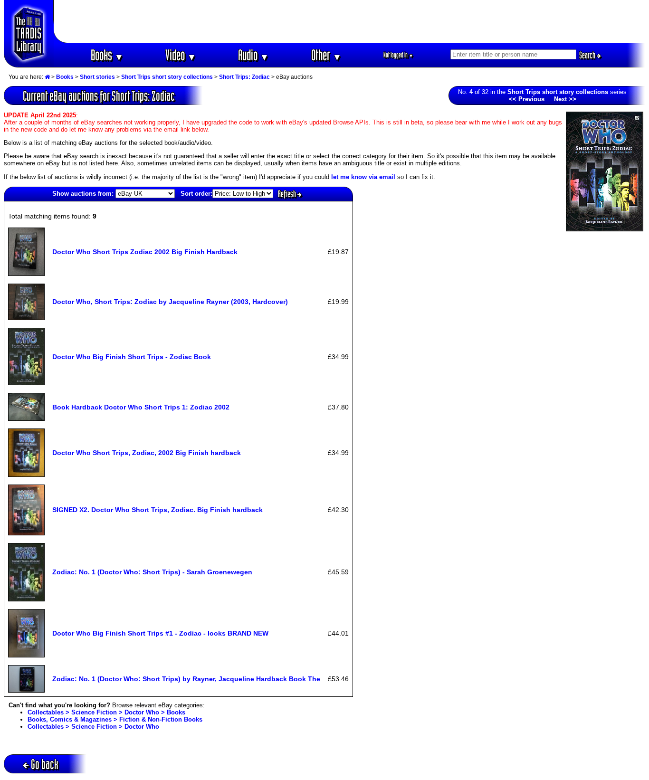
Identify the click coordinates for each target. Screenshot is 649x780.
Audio (253, 55)
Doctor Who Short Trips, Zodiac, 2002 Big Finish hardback (146, 453)
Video (180, 55)
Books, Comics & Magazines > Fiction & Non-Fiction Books (115, 719)
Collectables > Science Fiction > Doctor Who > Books (106, 712)
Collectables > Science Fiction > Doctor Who (93, 726)
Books (107, 55)
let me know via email (363, 177)
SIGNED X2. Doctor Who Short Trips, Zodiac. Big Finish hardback (157, 510)
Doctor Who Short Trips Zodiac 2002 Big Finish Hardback (145, 252)
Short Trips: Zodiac (244, 77)
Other (326, 55)
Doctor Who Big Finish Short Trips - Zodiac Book (131, 357)
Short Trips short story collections (167, 77)
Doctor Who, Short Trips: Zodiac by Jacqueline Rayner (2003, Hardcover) (170, 301)
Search (588, 55)
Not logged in (398, 55)
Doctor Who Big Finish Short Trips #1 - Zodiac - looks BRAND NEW (160, 633)
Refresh (287, 194)
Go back (44, 764)
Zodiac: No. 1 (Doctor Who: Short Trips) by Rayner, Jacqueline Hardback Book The (186, 679)
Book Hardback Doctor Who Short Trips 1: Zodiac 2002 (140, 407)
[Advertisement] (350, 21)
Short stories (97, 77)
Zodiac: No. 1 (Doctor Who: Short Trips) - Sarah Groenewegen (152, 572)
